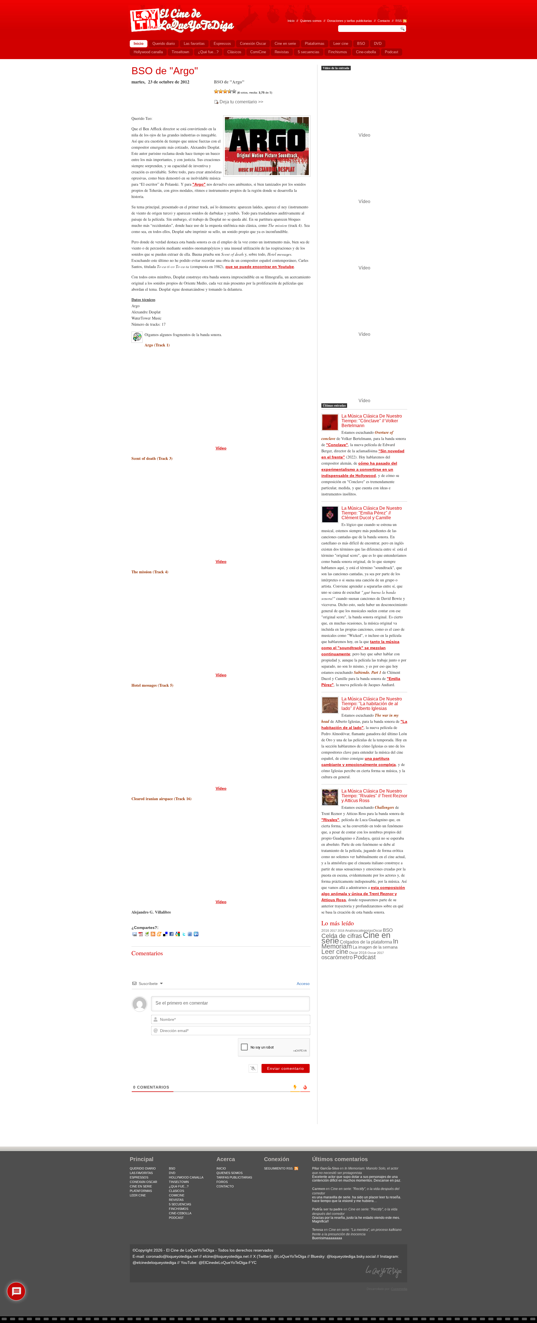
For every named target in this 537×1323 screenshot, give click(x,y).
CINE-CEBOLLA (180, 1213)
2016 (325, 930)
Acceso (303, 983)
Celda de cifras (341, 935)
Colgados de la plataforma (366, 941)
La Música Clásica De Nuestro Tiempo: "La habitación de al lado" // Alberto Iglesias (371, 704)
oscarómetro (337, 957)
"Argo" (199, 184)
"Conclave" (337, 444)
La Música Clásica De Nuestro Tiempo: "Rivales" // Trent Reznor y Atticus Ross (374, 796)
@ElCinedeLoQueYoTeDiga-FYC (227, 1262)
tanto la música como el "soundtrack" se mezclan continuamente (360, 647)
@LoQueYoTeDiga (290, 1256)
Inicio (291, 20)
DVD (172, 1173)
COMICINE (176, 1195)
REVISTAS (176, 1199)
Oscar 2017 (376, 952)
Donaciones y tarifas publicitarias (349, 20)
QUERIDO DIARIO (143, 1168)
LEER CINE (138, 1195)
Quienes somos (311, 20)
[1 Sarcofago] (216, 91)
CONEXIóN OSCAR (143, 1182)
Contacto (384, 20)
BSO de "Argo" (164, 70)
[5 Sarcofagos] (234, 91)
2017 (333, 930)
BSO (388, 930)
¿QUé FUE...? (179, 1186)
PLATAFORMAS (141, 1190)
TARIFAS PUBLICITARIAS (234, 1177)
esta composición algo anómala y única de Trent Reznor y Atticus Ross (363, 893)
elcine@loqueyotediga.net (226, 1256)
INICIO (221, 1168)
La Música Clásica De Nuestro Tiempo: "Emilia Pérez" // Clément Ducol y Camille (371, 513)
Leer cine (334, 951)
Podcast (365, 957)
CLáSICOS (176, 1190)
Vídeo (221, 448)
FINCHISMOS (178, 1208)
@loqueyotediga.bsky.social (351, 1256)
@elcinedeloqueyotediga (154, 1262)
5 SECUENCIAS (180, 1204)
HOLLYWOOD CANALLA (186, 1177)
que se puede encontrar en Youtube (259, 266)
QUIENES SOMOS (229, 1173)
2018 (341, 930)
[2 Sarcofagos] (220, 91)
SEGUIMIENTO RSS (278, 1168)
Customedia (399, 1289)
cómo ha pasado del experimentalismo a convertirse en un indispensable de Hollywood (359, 469)
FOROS (222, 1182)
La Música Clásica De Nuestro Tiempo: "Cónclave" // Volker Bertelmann (371, 421)
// (393, 20)
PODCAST (176, 1217)
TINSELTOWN (179, 1182)
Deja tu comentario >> (241, 102)
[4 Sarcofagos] (229, 91)
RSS (398, 20)
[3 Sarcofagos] (225, 91)
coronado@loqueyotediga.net (172, 1256)
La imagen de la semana (375, 947)
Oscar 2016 (358, 952)
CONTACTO (225, 1186)
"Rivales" (330, 819)
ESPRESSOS (139, 1177)
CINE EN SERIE (141, 1186)
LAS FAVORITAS (141, 1173)
